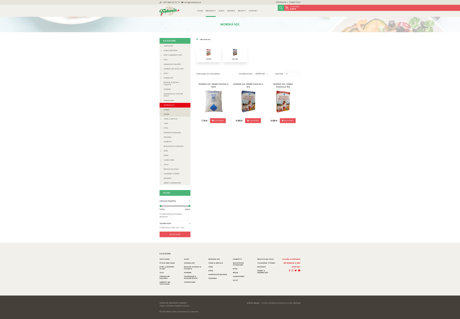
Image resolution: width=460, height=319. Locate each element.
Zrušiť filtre (175, 234)
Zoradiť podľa (245, 73)
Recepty (242, 10)
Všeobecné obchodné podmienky (173, 303)
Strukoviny (169, 100)
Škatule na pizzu (171, 169)
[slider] (161, 206)
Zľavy (221, 10)
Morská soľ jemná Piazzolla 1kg (283, 85)
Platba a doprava (291, 259)
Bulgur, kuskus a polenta (171, 83)
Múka (166, 155)
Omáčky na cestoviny (174, 69)
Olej (166, 59)
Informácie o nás (291, 263)
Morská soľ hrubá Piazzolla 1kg (248, 85)
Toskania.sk (193, 312)
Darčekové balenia (172, 132)
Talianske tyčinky (172, 174)
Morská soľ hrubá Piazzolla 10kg (213, 85)
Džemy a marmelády (172, 183)
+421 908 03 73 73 (171, 2)
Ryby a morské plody (173, 55)
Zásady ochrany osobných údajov (175, 306)
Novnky (231, 10)
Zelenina (167, 137)
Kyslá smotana (170, 50)
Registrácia (294, 2)
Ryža (166, 151)
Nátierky (167, 178)
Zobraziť (279, 73)
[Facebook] (289, 270)
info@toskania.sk (192, 2)
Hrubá (166, 114)
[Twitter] (296, 270)
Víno (166, 123)
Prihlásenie (281, 2)
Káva (166, 128)
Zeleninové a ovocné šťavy (173, 95)
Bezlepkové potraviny (174, 146)
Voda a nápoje (170, 119)
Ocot (166, 164)
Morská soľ (169, 105)
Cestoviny (168, 46)
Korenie (167, 89)
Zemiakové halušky (172, 64)
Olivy (166, 73)
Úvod (200, 10)
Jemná (166, 110)
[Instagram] (292, 270)
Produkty (211, 10)
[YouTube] (299, 270)
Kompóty (168, 142)
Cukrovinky (169, 160)
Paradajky (168, 78)
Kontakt (253, 10)
